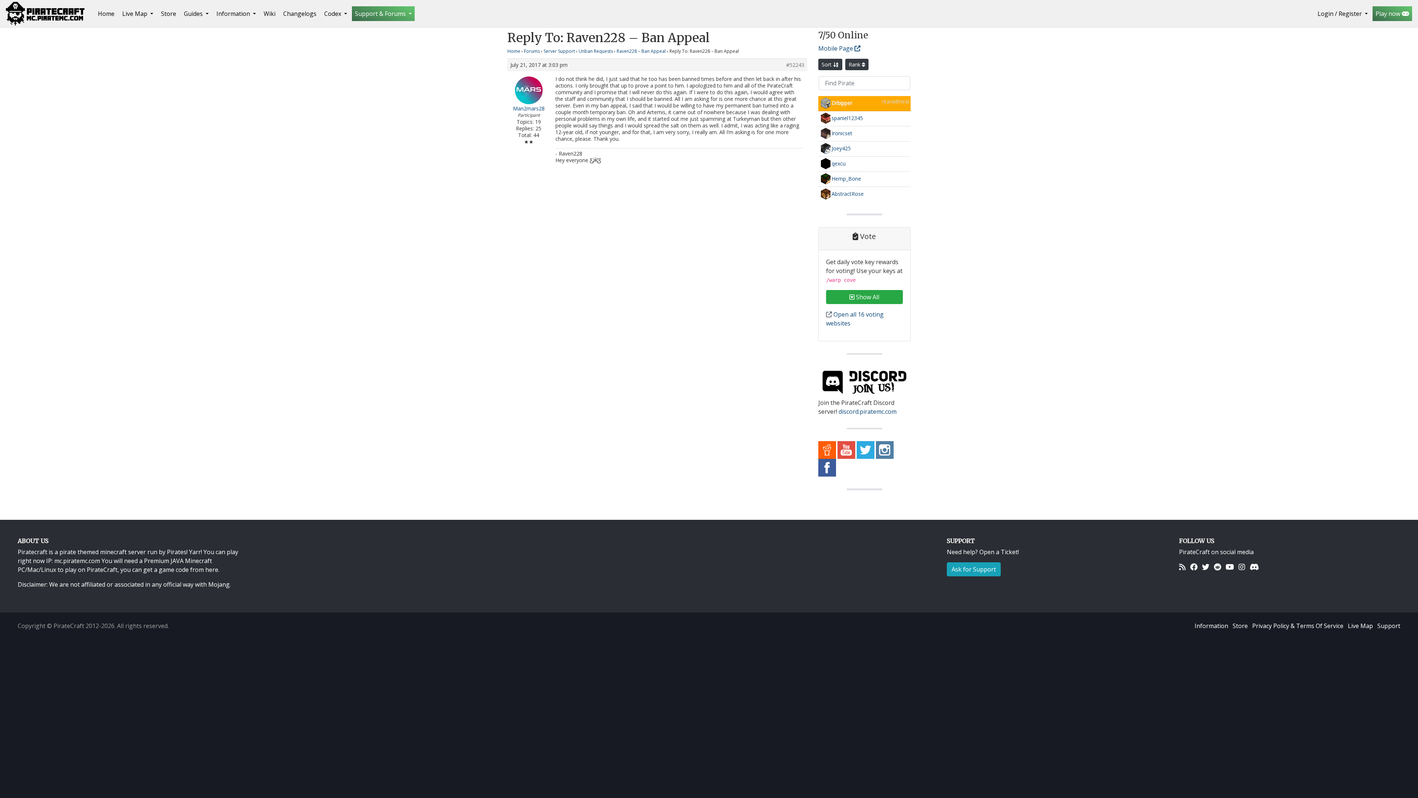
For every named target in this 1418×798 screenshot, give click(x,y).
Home (107, 13)
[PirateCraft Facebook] (827, 467)
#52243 (795, 65)
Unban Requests (596, 51)
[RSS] (1182, 567)
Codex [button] (333, 14)
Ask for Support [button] (974, 569)
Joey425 (841, 148)
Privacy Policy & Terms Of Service (1297, 626)
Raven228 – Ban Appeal (641, 51)
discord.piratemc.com (868, 411)
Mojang (219, 584)
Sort (827, 64)
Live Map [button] (135, 14)
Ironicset (842, 133)
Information (1211, 626)
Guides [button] (194, 14)
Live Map (1360, 626)
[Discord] (1254, 567)
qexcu (839, 163)
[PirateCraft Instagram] (885, 450)
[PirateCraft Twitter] (865, 450)
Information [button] (233, 14)
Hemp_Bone (846, 178)
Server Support (559, 51)
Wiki (269, 14)
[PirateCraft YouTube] (846, 450)
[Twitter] (1205, 567)
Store (168, 14)
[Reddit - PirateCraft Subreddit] (827, 450)
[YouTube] (1230, 567)
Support (1388, 626)
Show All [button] (866, 297)
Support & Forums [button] (381, 14)
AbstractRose (848, 193)
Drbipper (842, 102)
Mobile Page (836, 48)
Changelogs (299, 14)
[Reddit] (1217, 567)
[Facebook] (1194, 567)
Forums (532, 51)
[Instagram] (1242, 567)
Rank (855, 64)
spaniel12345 (847, 118)
